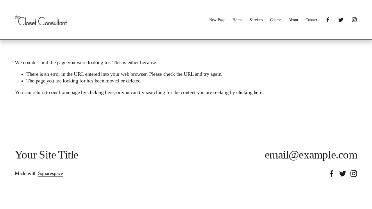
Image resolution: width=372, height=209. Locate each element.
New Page (217, 19)
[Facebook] (328, 20)
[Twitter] (341, 20)
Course (275, 19)
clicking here (100, 92)
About (293, 19)
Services (256, 19)
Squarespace (50, 173)
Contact (311, 19)
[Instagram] (354, 20)
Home (237, 19)
